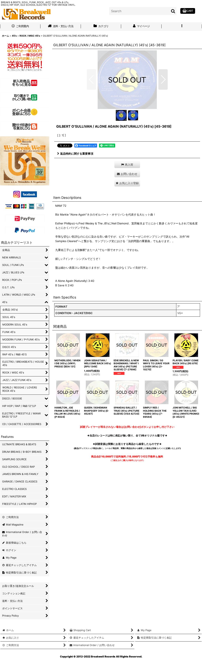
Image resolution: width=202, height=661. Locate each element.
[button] (182, 26)
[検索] (173, 11)
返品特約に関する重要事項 (76, 153)
